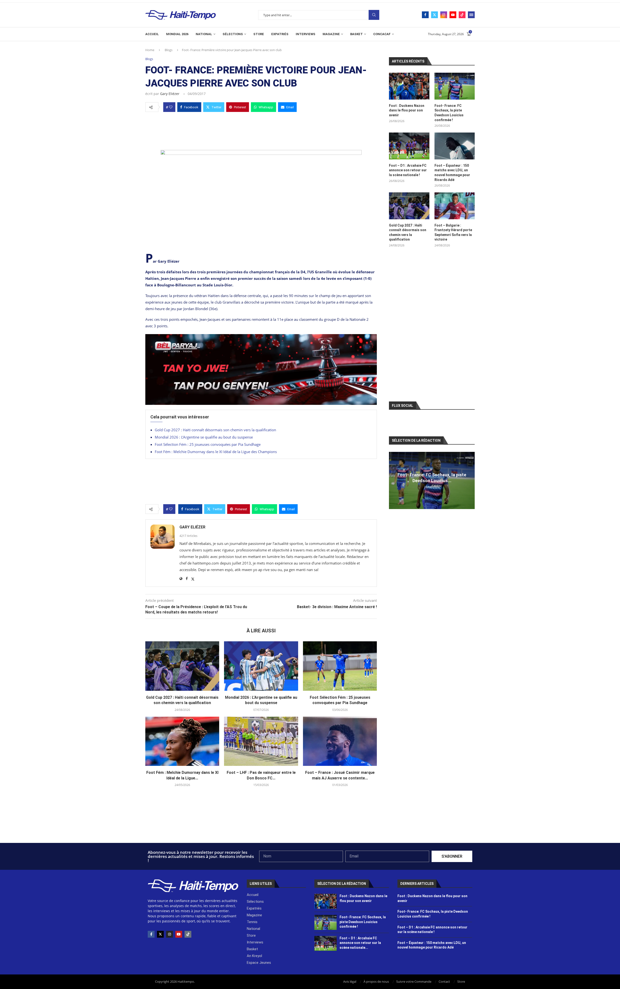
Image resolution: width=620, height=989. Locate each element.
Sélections (233, 34)
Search (374, 15)
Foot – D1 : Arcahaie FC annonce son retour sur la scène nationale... (360, 943)
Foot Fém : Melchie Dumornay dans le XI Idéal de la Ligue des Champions (216, 451)
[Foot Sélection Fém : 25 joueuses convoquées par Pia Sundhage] (340, 666)
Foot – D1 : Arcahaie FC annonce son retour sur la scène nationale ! (408, 170)
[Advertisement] (261, 130)
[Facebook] (425, 14)
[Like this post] (170, 107)
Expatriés (279, 34)
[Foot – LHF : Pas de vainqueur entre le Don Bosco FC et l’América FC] (261, 741)
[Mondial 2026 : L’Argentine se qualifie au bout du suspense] (261, 666)
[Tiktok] (462, 14)
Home (149, 50)
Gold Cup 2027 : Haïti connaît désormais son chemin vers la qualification (215, 429)
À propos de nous (376, 981)
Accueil (152, 34)
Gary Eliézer (169, 93)
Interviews (305, 34)
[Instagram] (443, 14)
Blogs (168, 50)
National (204, 34)
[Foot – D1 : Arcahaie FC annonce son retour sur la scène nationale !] (409, 146)
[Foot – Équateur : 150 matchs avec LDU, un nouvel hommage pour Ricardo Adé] (454, 146)
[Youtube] (453, 14)
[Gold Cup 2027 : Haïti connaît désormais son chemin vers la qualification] (182, 666)
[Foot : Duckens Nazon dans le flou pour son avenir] (409, 86)
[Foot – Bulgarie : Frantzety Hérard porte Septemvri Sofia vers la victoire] (454, 205)
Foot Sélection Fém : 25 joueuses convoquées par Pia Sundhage (208, 444)
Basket (356, 34)
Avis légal (349, 981)
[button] (393, 480)
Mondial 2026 (177, 34)
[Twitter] (434, 14)
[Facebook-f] (151, 934)
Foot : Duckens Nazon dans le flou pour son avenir (406, 110)
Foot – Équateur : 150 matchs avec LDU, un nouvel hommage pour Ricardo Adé (452, 173)
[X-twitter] (160, 934)
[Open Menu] (471, 14)
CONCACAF (382, 34)
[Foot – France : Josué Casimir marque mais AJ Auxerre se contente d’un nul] (340, 741)
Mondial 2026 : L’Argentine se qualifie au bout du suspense (204, 437)
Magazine (331, 34)
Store (258, 34)
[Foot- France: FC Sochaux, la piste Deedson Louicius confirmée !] (454, 86)
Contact (444, 981)
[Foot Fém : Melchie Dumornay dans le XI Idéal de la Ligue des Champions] (182, 741)
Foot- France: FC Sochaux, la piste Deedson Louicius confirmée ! (449, 113)
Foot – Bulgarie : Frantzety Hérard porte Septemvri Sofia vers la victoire (453, 232)
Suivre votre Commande (413, 981)
